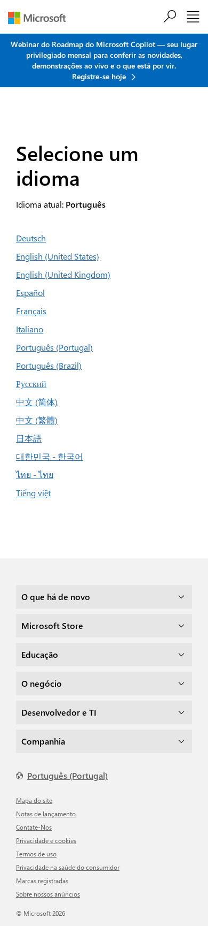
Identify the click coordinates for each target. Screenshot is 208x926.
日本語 (29, 438)
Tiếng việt (33, 492)
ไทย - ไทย (34, 474)
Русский (31, 383)
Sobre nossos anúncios (48, 894)
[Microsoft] (41, 18)
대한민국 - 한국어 (49, 456)
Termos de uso (36, 853)
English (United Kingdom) (63, 274)
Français (31, 310)
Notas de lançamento (46, 813)
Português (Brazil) (49, 365)
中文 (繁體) (37, 420)
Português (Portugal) (54, 347)
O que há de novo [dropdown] (55, 596)
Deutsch (31, 238)
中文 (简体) (37, 401)
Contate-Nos (34, 827)
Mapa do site (34, 800)
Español (30, 292)
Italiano (29, 329)
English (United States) (57, 256)
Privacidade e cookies (46, 840)
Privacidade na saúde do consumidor (67, 867)
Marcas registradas (42, 880)
